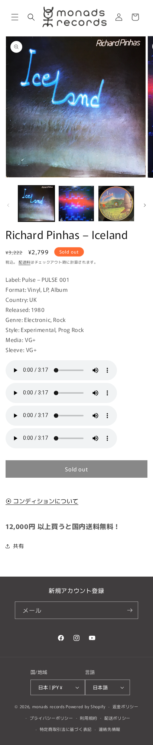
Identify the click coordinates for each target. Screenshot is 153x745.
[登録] (129, 610)
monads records (48, 706)
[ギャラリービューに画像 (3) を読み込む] (116, 204)
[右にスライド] (145, 205)
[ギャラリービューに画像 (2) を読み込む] (76, 204)
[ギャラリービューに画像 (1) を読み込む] (36, 204)
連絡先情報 (110, 729)
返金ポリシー (126, 706)
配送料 (24, 262)
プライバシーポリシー (51, 718)
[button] (15, 17)
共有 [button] (18, 545)
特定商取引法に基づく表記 (66, 729)
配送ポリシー (117, 718)
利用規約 (88, 718)
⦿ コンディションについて (42, 500)
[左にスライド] (8, 205)
